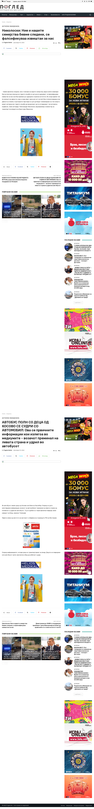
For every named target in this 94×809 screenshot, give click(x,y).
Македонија (14, 26)
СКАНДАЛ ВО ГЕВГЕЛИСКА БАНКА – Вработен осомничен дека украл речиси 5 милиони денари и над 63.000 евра (82, 284)
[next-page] (6, 221)
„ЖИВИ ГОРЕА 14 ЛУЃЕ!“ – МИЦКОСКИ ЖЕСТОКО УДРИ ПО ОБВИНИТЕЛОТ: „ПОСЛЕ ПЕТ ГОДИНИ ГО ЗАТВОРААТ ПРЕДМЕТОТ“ (51, 213)
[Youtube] (91, 1)
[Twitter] (87, 1)
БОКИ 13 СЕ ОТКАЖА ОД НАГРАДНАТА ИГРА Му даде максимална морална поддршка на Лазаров (15, 179)
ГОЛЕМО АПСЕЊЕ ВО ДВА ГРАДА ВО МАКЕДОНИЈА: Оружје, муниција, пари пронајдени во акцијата (11, 214)
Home (3, 22)
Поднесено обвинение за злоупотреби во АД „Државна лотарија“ (83, 295)
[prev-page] (3, 221)
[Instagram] (85, 1)
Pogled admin (8, 42)
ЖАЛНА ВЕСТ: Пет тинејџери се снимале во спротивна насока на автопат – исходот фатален (31, 213)
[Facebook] (82, 1)
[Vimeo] (89, 1)
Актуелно (8, 22)
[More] (50, 167)
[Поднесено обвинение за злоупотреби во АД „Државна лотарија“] (68, 295)
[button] (90, 15)
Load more (78, 302)
